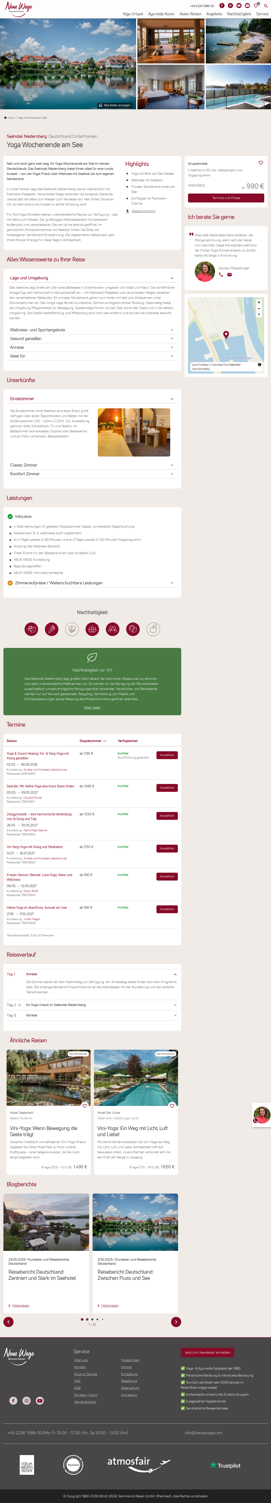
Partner (126, 1367)
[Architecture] (31, 629)
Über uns (81, 1360)
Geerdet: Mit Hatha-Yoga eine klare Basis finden (40, 786)
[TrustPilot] (224, 1465)
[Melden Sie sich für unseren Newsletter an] (247, 5)
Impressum (129, 1395)
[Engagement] (72, 629)
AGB (77, 1388)
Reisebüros (129, 1381)
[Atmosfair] (139, 1465)
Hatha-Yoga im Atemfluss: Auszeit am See (37, 907)
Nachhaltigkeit (239, 14)
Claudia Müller (33, 797)
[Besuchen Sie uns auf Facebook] (221, 5)
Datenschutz (130, 1388)
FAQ (77, 1381)
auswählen (167, 755)
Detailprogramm (143, 211)
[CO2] (51, 629)
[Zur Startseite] (18, 9)
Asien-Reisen (190, 14)
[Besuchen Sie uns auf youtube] (40, 1401)
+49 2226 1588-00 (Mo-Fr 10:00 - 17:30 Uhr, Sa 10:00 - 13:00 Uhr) (68, 1433)
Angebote (214, 14)
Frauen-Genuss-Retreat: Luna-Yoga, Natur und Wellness (39, 877)
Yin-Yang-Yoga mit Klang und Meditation (35, 847)
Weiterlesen (20, 1305)
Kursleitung (129, 1374)
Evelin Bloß (31, 891)
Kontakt (80, 1367)
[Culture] (112, 629)
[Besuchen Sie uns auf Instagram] (230, 5)
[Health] (92, 629)
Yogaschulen (130, 1360)
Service (262, 14)
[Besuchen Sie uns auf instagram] (26, 1401)
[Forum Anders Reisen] (26, 1465)
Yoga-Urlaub (133, 14)
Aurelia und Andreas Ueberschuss (45, 769)
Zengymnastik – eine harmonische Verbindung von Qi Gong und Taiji (39, 817)
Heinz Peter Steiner (35, 830)
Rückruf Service (85, 1374)
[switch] (84, 1106)
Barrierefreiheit (85, 1402)
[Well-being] (153, 629)
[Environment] (133, 629)
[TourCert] (73, 1465)
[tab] (82, 1319)
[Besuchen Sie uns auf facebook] (13, 1401)
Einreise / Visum (85, 1395)
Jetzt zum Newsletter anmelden (207, 1352)
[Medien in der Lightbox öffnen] (68, 64)
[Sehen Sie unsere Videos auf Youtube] (238, 5)
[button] (92, 278)
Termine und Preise (226, 198)
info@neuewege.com (204, 1433)
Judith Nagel (32, 919)
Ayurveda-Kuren (161, 14)
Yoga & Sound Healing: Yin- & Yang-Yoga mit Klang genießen (38, 756)
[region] (92, 974)
